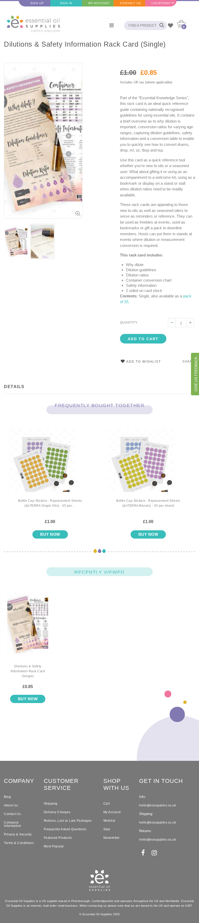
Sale (106, 829)
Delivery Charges (57, 812)
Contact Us (130, 3)
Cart (106, 803)
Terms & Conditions (19, 843)
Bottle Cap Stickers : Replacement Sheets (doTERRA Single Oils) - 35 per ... (50, 503)
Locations (161, 3)
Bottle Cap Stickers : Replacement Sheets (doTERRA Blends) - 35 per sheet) (148, 503)
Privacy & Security (18, 834)
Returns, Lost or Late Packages (68, 820)
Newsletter (111, 838)
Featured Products (58, 838)
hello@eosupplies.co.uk (157, 805)
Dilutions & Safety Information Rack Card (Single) (85, 44)
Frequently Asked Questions (65, 829)
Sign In (66, 3)
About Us (11, 805)
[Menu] (111, 25)
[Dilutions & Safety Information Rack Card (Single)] (27, 627)
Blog (7, 797)
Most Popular (54, 846)
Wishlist (109, 820)
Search (160, 25)
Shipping (51, 803)
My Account (99, 3)
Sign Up (37, 3)
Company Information (12, 824)
